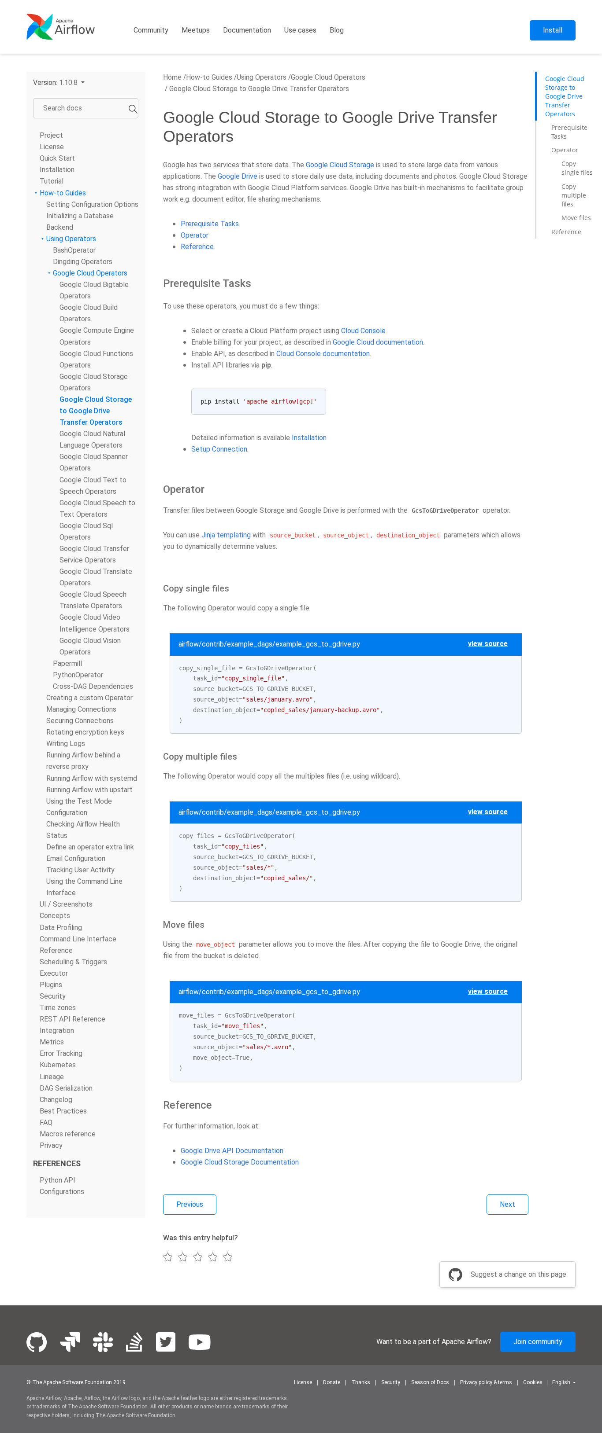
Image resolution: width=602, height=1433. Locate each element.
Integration (57, 1030)
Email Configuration (75, 858)
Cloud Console (363, 331)
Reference (197, 247)
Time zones (58, 1007)
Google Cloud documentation (378, 342)
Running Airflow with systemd (91, 778)
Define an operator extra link (90, 847)
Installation (57, 169)
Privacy (51, 1145)
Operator (194, 235)
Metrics (52, 1042)
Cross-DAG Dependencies (93, 686)
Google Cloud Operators (90, 273)
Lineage (52, 1077)
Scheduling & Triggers (73, 962)
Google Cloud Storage (340, 165)
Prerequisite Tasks (210, 224)
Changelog (56, 1099)
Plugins (51, 985)
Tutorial (51, 181)
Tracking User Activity (80, 870)
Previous (189, 1204)
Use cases (300, 30)
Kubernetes (58, 1065)
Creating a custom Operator (89, 698)
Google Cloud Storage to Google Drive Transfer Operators (95, 410)
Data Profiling (61, 927)
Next (507, 1204)
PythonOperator (78, 675)
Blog (337, 30)
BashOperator (74, 250)
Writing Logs (65, 743)
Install (552, 30)
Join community (537, 1341)
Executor (54, 973)
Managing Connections (81, 709)
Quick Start (57, 158)
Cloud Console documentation (323, 353)
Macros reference (68, 1134)
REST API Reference (72, 1019)
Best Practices (63, 1111)
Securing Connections (80, 720)
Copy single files (577, 168)
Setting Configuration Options (92, 204)
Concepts (55, 915)
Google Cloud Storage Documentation (240, 1162)
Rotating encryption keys (85, 732)
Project (51, 135)
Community (151, 30)
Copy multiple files (573, 195)
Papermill (67, 663)
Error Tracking (61, 1053)
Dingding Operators (82, 261)
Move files (576, 217)
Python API (57, 1180)
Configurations (62, 1191)
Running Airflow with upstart (89, 790)
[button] (59, 82)
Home (172, 77)
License (52, 147)
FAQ (46, 1122)
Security (53, 996)
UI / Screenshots (66, 904)
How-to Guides (63, 193)
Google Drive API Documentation (232, 1150)
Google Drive (237, 176)
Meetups (196, 30)
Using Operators (71, 239)
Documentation (247, 30)
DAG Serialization (66, 1088)
